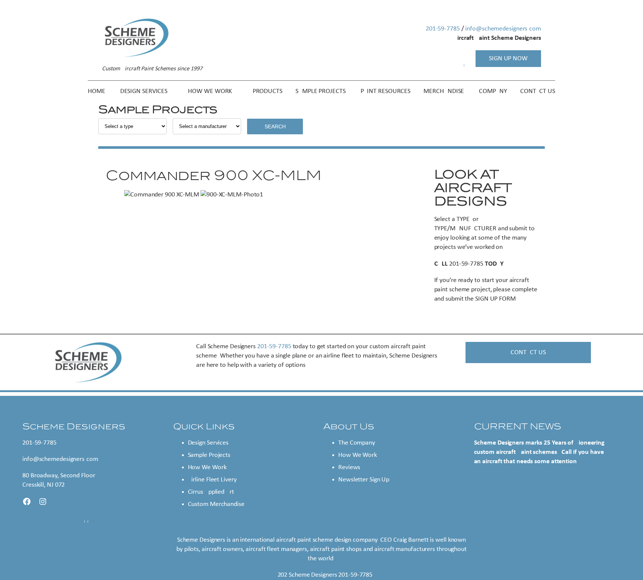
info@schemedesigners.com (503, 28)
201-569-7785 (443, 28)
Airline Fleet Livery (212, 479)
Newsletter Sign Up (363, 479)
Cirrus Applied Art (211, 492)
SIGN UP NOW (508, 58)
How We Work (207, 467)
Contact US (528, 352)
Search (275, 126)
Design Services (208, 442)
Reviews (349, 467)
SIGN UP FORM (495, 298)
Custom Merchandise (216, 504)
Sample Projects (209, 455)
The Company (356, 442)
